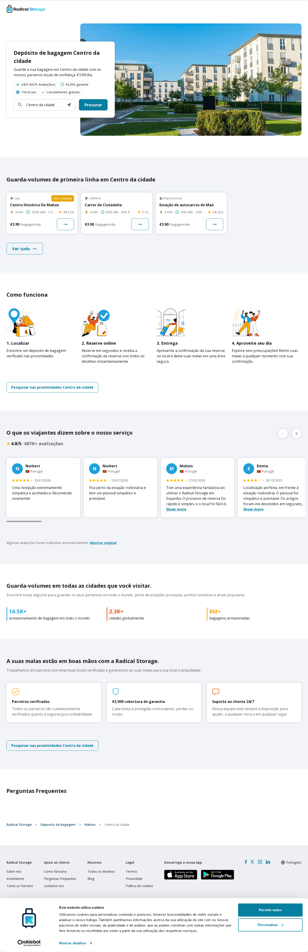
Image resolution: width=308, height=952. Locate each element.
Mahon (90, 824)
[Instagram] (260, 862)
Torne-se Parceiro (20, 886)
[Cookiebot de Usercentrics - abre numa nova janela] (29, 943)
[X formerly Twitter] (252, 862)
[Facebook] (246, 862)
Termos (131, 871)
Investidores (15, 878)
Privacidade (134, 878)
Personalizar (268, 925)
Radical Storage (19, 824)
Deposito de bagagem (58, 824)
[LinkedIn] (268, 862)
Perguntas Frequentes (60, 878)
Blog (90, 878)
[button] (69, 105)
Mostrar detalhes (72, 943)
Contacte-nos (54, 886)
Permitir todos (270, 910)
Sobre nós (14, 871)
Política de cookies (139, 886)
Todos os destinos (101, 871)
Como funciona (55, 871)
